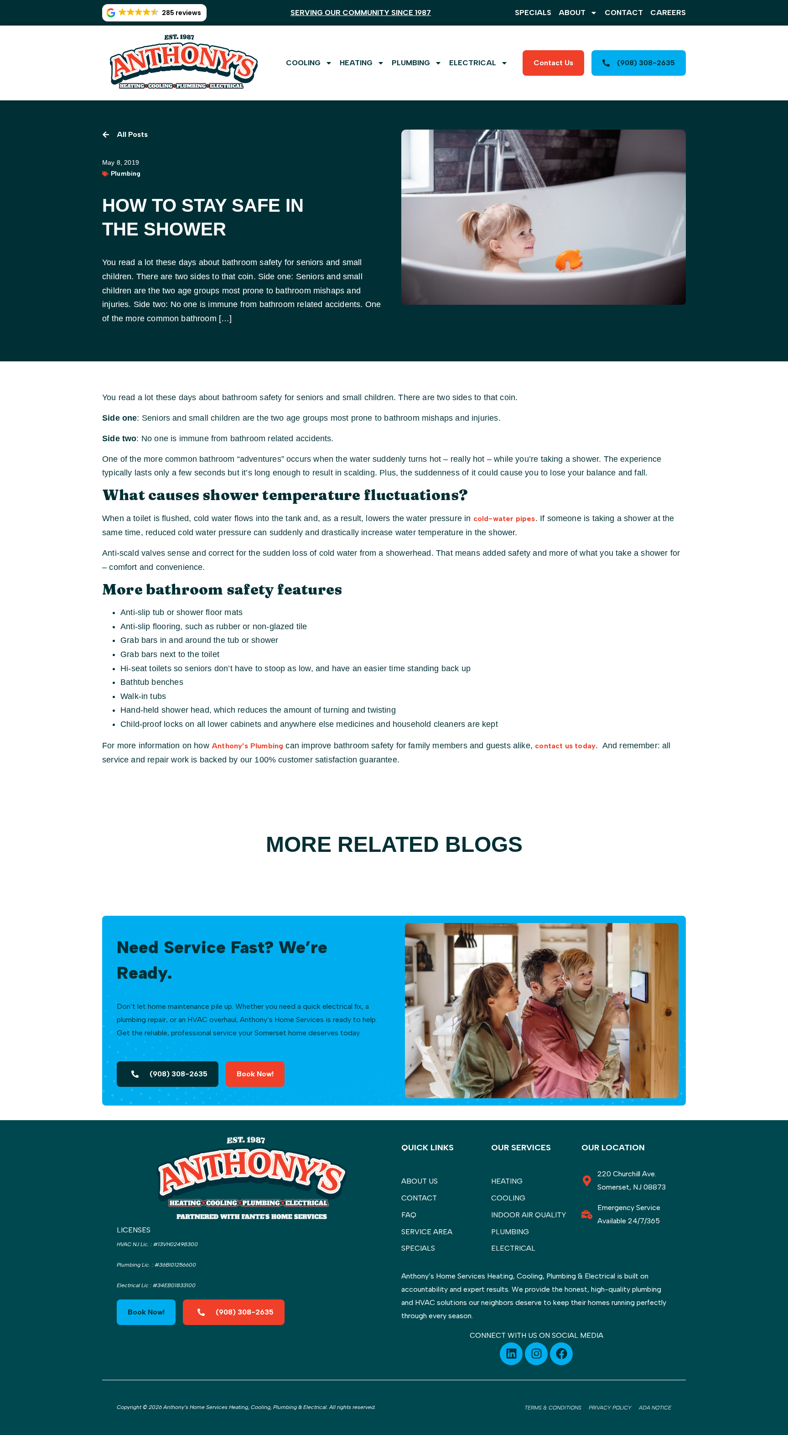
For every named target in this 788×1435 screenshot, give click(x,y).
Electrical (472, 62)
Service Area (426, 1231)
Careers (668, 12)
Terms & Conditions (552, 1407)
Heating (356, 62)
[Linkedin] (511, 1353)
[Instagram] (536, 1353)
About (572, 12)
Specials (533, 12)
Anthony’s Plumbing (247, 745)
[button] (154, 12)
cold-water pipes (504, 518)
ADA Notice (655, 1407)
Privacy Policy (610, 1407)
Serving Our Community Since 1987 (360, 12)
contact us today (565, 745)
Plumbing (411, 62)
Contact (624, 12)
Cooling (303, 62)
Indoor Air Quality (528, 1215)
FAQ (408, 1215)
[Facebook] (561, 1353)
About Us (419, 1181)
